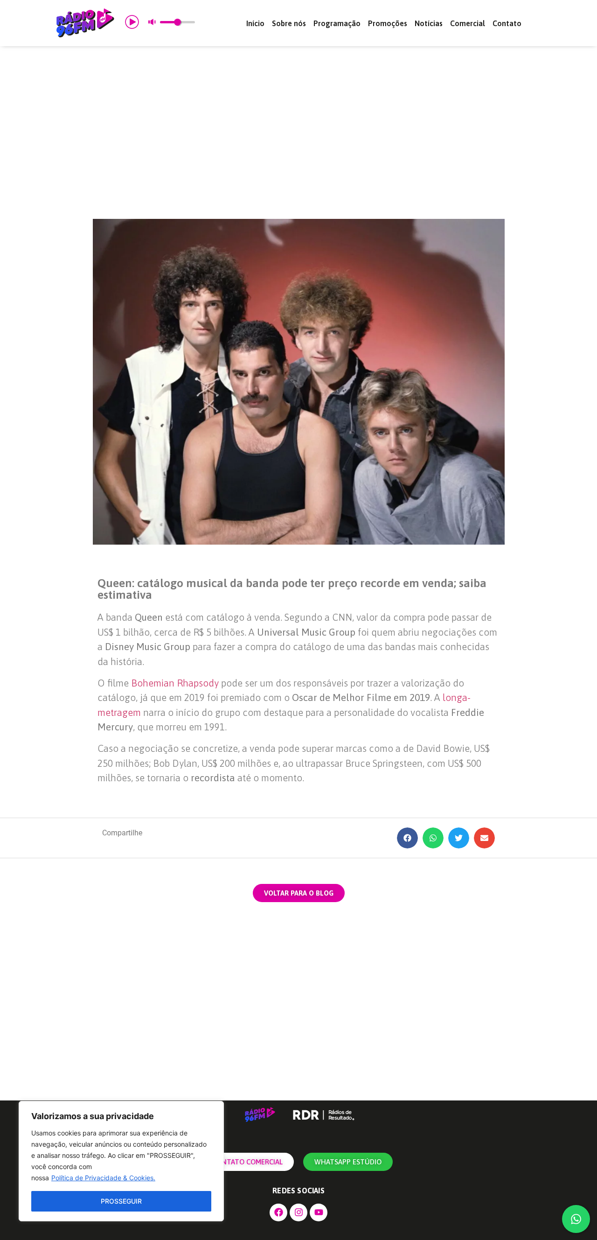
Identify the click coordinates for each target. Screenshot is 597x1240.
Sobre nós (289, 23)
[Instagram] (298, 1212)
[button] (407, 837)
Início (255, 23)
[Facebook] (278, 1212)
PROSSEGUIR (121, 1201)
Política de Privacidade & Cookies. (103, 1178)
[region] (121, 1161)
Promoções (387, 23)
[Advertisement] (298, 132)
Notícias (429, 23)
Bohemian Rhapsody (175, 682)
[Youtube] (318, 1212)
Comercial (467, 23)
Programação (337, 23)
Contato (507, 23)
